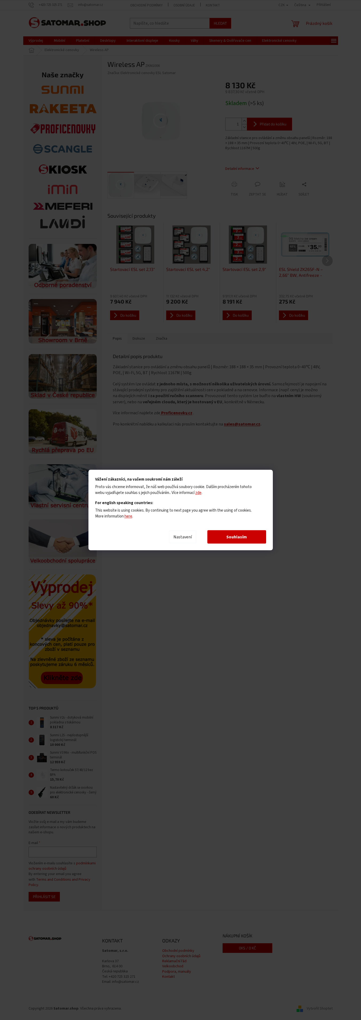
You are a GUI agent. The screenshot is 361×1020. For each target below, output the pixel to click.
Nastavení (182, 537)
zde (198, 493)
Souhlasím (236, 537)
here (128, 516)
